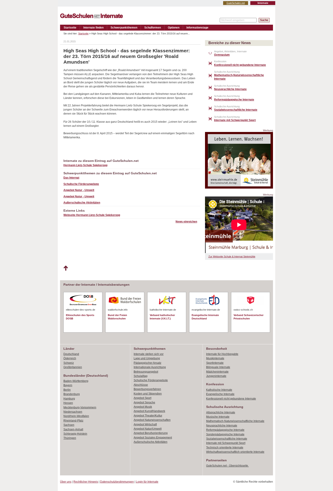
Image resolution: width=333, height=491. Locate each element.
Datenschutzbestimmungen (117, 481)
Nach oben (65, 268)
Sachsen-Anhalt (73, 429)
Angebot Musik (143, 406)
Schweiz (68, 362)
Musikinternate (215, 358)
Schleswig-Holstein (75, 433)
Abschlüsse (141, 384)
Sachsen (68, 424)
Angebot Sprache (144, 402)
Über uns (65, 481)
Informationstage (197, 27)
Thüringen (69, 438)
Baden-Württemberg (75, 381)
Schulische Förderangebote (81, 184)
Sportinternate (215, 362)
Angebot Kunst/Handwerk (149, 411)
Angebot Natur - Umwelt (78, 190)
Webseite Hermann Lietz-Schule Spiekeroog (91, 215)
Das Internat (71, 177)
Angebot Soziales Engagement (153, 437)
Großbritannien (72, 367)
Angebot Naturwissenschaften (152, 420)
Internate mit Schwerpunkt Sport (225, 443)
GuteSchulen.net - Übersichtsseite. (227, 465)
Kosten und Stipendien (148, 393)
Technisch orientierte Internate (224, 447)
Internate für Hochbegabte (222, 354)
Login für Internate (147, 481)
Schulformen (152, 27)
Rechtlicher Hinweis (85, 481)
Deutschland (71, 354)
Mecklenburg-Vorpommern (79, 407)
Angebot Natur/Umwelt (148, 428)
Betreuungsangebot (146, 371)
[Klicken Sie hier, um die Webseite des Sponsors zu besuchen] (239, 187)
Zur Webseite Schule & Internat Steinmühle (231, 256)
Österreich (69, 358)
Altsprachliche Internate (220, 412)
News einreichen (186, 221)
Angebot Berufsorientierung (151, 433)
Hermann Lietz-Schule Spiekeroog (85, 165)
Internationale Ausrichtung (150, 367)
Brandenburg (71, 394)
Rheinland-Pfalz (73, 420)
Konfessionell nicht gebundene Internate (231, 398)
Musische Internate (217, 416)
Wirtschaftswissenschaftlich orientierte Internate (235, 451)
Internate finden (93, 27)
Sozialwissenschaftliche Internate (226, 438)
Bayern (67, 385)
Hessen (68, 403)
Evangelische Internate (220, 394)
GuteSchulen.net (236, 3)
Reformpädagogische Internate (225, 429)
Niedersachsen (72, 411)
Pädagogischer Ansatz (147, 362)
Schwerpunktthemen (124, 27)
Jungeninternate (216, 376)
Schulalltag (140, 376)
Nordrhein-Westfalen (76, 416)
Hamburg (69, 398)
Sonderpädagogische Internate (225, 434)
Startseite (70, 27)
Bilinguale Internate (218, 367)
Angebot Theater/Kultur (148, 415)
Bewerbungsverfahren (147, 389)
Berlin (67, 389)
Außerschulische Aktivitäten (81, 202)
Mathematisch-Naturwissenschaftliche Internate (235, 421)
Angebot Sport (142, 398)
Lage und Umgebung (147, 358)
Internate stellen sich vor (149, 354)
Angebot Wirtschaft (145, 424)
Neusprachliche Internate (221, 425)
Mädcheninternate (217, 371)
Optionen (173, 27)
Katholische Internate (219, 389)
